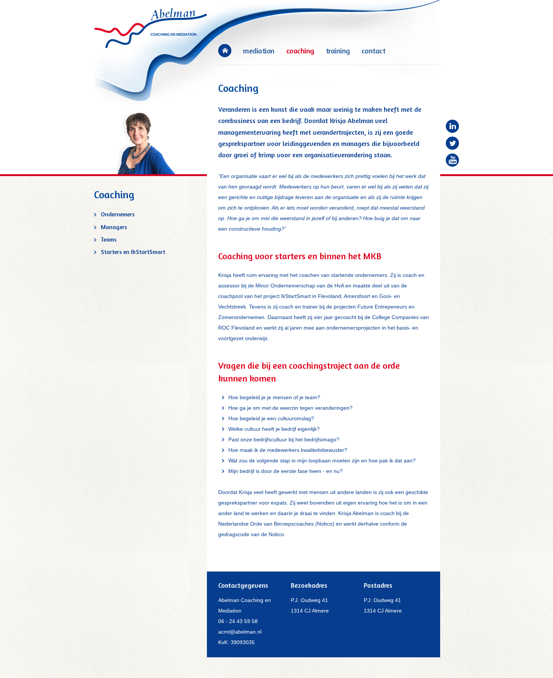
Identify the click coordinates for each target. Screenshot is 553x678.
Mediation (259, 50)
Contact (374, 50)
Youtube (452, 160)
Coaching (300, 50)
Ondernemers (118, 214)
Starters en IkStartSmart (133, 251)
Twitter (452, 143)
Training (338, 50)
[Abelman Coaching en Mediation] (150, 27)
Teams (109, 239)
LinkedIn (452, 126)
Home (224, 50)
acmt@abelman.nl (239, 632)
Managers (114, 227)
